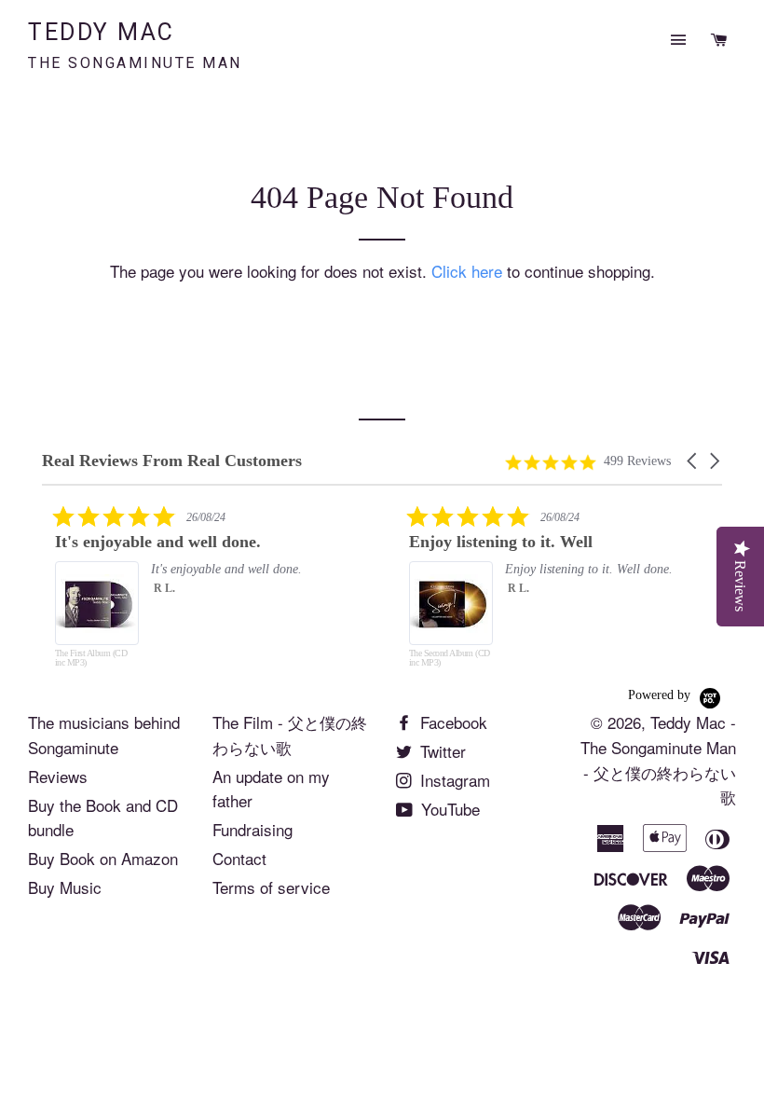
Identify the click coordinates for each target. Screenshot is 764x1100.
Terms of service (271, 887)
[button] (693, 461)
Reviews (58, 776)
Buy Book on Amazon (103, 858)
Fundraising (252, 829)
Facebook (451, 722)
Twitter (441, 751)
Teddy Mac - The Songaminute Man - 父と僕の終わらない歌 (658, 759)
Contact (239, 858)
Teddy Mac (135, 45)
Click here (466, 270)
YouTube (448, 808)
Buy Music (65, 887)
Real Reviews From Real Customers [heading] (172, 461)
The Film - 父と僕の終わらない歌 (289, 734)
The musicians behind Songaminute (104, 734)
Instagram (453, 779)
